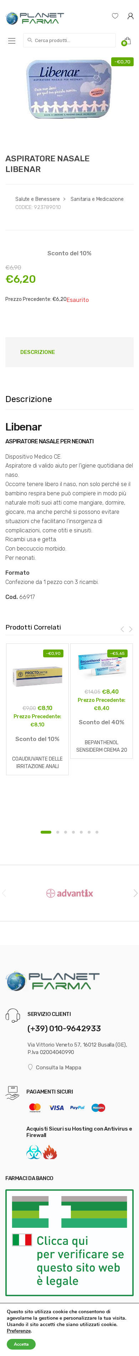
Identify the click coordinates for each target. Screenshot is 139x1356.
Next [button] (135, 892)
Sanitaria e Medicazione (97, 199)
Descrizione (37, 352)
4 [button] (73, 832)
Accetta (21, 1344)
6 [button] (89, 832)
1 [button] (46, 832)
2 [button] (57, 832)
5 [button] (81, 832)
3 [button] (65, 832)
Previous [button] (3, 892)
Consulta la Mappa (58, 1067)
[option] (69, 101)
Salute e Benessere (37, 199)
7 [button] (97, 832)
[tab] (37, 352)
